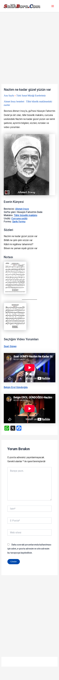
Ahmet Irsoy (22, 208)
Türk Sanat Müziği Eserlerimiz (31, 95)
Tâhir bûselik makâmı (25, 215)
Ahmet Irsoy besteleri (14, 101)
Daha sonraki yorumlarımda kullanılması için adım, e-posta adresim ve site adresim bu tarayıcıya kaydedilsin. (29, 548)
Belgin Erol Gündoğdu (16, 387)
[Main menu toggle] (52, 6)
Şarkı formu (18, 221)
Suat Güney (10, 346)
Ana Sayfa (9, 95)
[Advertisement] (29, 53)
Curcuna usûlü (19, 218)
